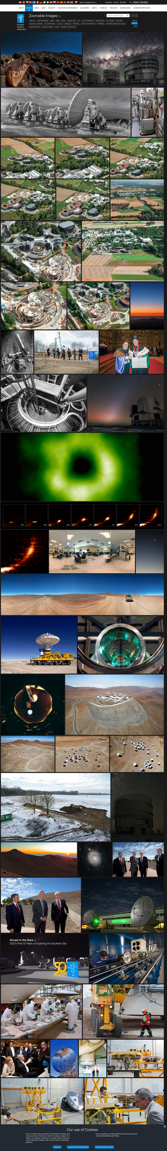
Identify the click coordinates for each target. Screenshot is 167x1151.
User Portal (144, 2)
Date (135, 26)
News (44, 8)
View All (33, 21)
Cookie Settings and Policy (104, 1147)
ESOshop (51, 8)
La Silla (60, 24)
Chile (63, 21)
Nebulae (68, 24)
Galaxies (119, 21)
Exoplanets (100, 21)
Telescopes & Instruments (68, 8)
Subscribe (108, 2)
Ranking (134, 23)
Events (94, 8)
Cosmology (71, 21)
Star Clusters (47, 27)
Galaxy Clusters (36, 24)
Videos (36, 8)
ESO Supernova (88, 21)
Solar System (35, 27)
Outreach (103, 8)
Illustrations (49, 24)
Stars (57, 27)
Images (28, 8)
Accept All (57, 1147)
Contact (115, 2)
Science (136, 2)
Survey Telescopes (68, 27)
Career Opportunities (142, 8)
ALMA (52, 21)
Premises (100, 24)
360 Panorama (43, 21)
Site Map (123, 2)
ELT (79, 21)
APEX (57, 21)
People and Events (88, 24)
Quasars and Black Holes (116, 24)
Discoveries (84, 8)
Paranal (76, 24)
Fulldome (110, 21)
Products (113, 8)
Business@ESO (125, 8)
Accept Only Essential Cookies (78, 1147)
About (21, 8)
